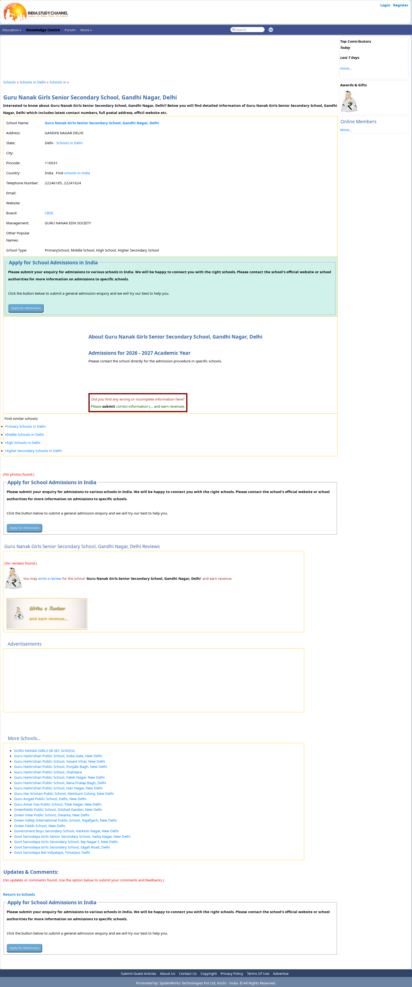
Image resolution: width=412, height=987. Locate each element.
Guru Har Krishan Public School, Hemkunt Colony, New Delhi (64, 793)
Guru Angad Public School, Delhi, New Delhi (50, 798)
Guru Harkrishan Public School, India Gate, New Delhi (58, 755)
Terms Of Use (258, 973)
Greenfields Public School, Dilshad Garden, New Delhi (58, 809)
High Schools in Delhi (22, 442)
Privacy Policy (232, 973)
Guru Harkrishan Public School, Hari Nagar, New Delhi (58, 788)
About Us (167, 973)
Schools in (58, 82)
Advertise (280, 973)
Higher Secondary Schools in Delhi (33, 450)
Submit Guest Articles (138, 973)
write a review (49, 578)
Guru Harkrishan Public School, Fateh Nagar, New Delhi (59, 777)
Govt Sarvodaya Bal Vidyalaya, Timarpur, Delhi (52, 852)
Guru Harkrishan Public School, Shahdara (48, 772)
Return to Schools (19, 894)
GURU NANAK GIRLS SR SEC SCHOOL (44, 750)
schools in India (77, 172)
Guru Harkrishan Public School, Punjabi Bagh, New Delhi (60, 766)
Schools (9, 82)
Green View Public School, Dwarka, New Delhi (51, 814)
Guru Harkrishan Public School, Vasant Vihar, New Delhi (59, 761)
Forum (70, 29)
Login (385, 5)
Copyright (209, 973)
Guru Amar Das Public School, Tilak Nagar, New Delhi (57, 804)
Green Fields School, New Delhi (39, 825)
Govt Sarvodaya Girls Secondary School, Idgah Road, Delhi (62, 847)
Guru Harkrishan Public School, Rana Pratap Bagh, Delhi (60, 782)
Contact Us (188, 973)
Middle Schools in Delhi (24, 434)
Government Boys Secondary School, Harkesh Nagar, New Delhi (66, 830)
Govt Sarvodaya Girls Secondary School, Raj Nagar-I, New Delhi (66, 841)
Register (400, 5)
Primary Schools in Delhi (25, 426)
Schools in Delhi (33, 82)
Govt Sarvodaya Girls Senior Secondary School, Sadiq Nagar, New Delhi (72, 836)
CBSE (49, 213)
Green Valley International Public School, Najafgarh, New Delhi (65, 820)
